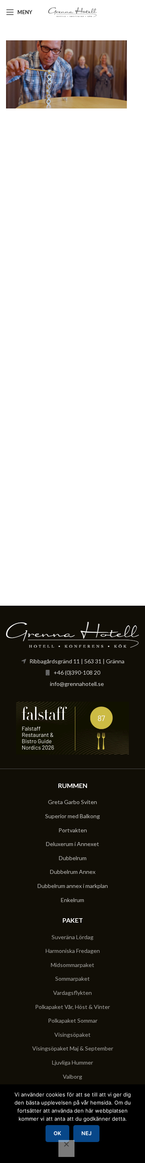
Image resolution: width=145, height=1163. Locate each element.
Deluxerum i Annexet (72, 843)
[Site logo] (72, 11)
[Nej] (66, 1148)
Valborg (72, 1076)
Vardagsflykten (72, 992)
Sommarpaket (72, 978)
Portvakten (72, 830)
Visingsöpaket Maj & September (72, 1048)
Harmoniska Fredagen (73, 950)
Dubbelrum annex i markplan (72, 885)
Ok (57, 1133)
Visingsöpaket (72, 1034)
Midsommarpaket (72, 964)
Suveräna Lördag (72, 937)
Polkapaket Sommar (72, 1020)
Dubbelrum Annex (72, 871)
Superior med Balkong (72, 816)
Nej (86, 1133)
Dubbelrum (73, 858)
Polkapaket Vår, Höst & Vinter (72, 1006)
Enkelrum (72, 899)
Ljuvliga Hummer (72, 1062)
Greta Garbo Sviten (72, 801)
